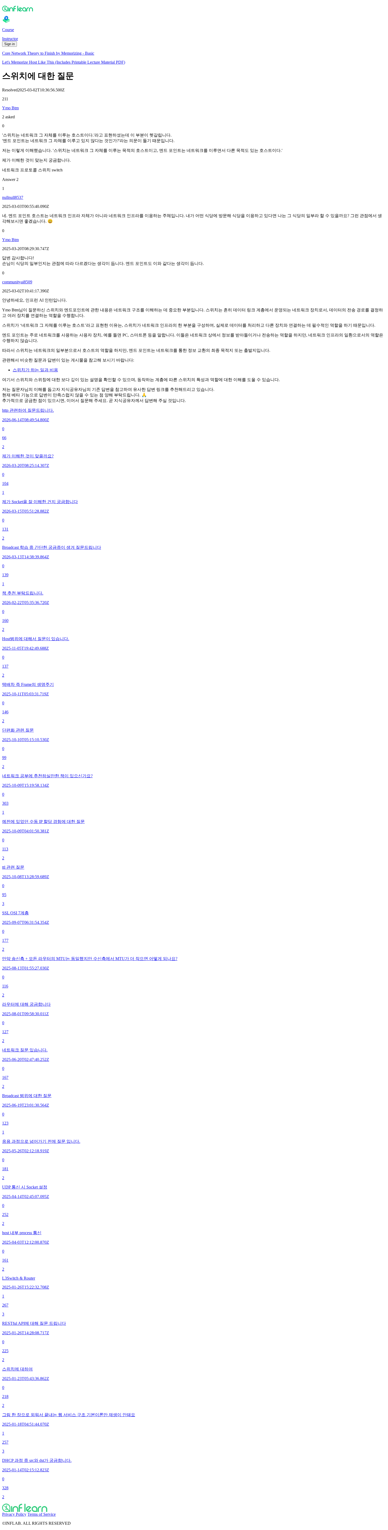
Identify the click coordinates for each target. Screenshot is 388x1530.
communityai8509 (17, 282)
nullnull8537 (12, 197)
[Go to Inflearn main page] (194, 8)
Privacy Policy (14, 1514)
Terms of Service (41, 1514)
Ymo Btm (10, 108)
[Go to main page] (194, 1508)
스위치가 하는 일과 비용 (35, 370)
